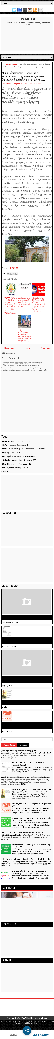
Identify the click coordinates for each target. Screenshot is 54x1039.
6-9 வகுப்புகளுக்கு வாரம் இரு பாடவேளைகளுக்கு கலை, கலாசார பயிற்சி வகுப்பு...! (24, 335)
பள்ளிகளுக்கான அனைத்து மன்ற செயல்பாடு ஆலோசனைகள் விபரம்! (24, 302)
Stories (13, 1034)
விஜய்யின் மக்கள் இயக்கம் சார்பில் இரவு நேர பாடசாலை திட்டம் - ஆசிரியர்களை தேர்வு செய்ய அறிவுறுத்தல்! (38, 304)
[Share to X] (13, 273)
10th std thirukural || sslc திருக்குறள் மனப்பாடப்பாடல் (22, 832)
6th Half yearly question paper (14, 468)
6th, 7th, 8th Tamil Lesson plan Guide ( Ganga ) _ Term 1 (26, 725)
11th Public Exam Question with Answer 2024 (19, 460)
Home (5, 64)
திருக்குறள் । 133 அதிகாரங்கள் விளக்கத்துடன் (24, 618)
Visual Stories (41, 1034)
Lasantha (36, 1021)
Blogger (44, 1018)
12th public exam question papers (16, 464)
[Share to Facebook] (16, 273)
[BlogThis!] (11, 273)
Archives (23, 745)
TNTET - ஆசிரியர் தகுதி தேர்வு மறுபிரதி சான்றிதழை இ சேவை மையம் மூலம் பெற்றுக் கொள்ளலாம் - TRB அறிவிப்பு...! (11, 305)
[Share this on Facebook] (10, 268)
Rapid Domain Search (32, 1023)
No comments (35, 84)
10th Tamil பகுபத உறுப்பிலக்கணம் (14, 445)
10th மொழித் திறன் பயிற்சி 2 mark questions (19, 456)
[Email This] (8, 273)
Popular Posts (9, 745)
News (4, 471)
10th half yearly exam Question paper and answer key (23, 449)
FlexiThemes (12, 1021)
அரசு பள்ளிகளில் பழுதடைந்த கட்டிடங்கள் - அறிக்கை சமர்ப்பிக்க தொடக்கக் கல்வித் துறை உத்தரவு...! (23, 76)
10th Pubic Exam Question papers (15, 441)
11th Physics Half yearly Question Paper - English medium (26, 859)
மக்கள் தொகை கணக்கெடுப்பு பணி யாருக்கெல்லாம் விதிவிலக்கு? (27, 679)
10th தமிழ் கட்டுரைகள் (10, 453)
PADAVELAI (28, 18)
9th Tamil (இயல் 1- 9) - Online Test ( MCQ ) (29, 871)
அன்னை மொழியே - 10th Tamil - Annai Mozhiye (25, 702)
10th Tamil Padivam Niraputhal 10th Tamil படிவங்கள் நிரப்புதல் (23, 640)
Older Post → (46, 348)
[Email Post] (4, 273)
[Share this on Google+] (17, 268)
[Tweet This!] (13, 268)
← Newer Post (8, 348)
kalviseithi (13, 64)
